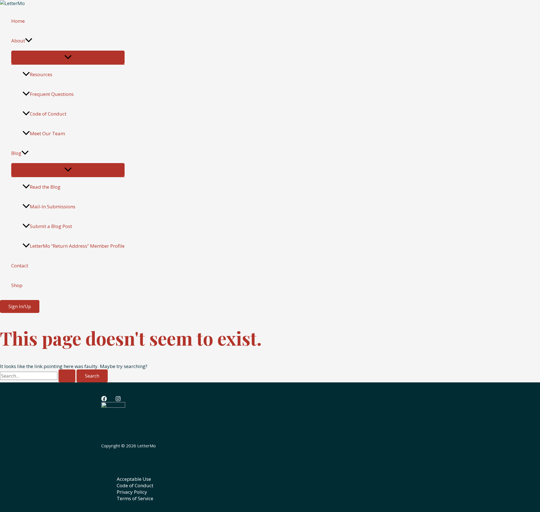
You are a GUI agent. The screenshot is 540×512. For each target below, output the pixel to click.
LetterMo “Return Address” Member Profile (77, 246)
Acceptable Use (134, 479)
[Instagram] (118, 399)
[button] (28, 41)
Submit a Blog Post (51, 226)
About (18, 40)
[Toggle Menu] (68, 57)
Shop (16, 285)
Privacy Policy (132, 492)
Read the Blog (45, 187)
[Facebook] (104, 399)
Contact (19, 265)
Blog (16, 153)
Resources (41, 74)
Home (18, 21)
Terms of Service (135, 498)
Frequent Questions (52, 94)
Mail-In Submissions (52, 206)
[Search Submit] (66, 375)
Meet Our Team (47, 133)
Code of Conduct (48, 113)
